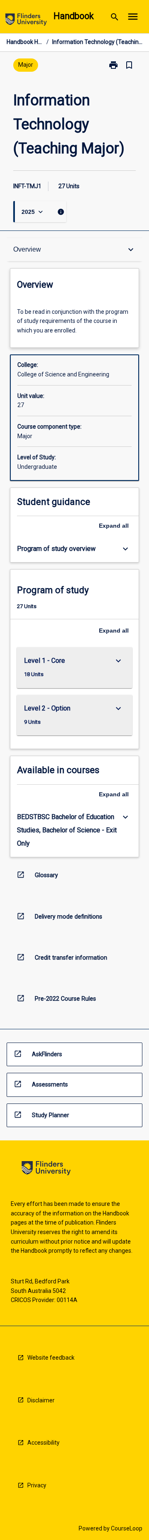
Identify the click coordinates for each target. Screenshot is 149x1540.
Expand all (114, 525)
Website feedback (50, 1357)
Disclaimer (41, 1400)
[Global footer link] (46, 1169)
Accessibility (43, 1442)
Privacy (36, 1485)
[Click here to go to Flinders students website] (26, 21)
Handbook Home (25, 42)
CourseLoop (126, 1528)
